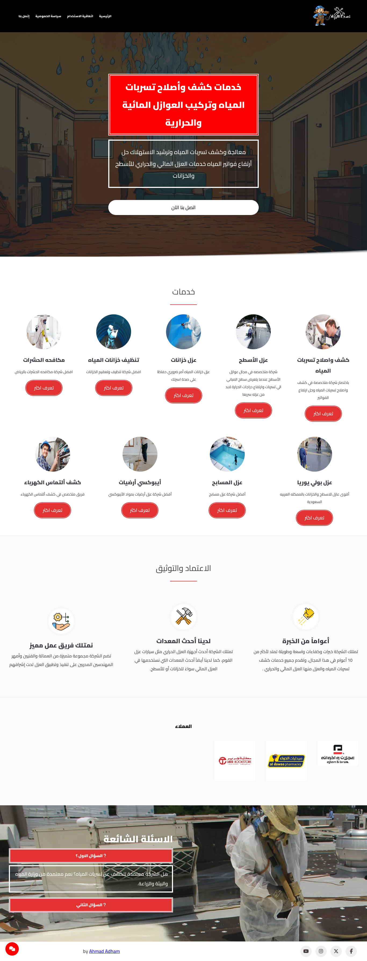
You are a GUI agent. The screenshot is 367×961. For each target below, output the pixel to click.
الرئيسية (105, 16)
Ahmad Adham (104, 951)
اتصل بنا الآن (183, 207)
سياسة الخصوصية (48, 16)
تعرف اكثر (323, 413)
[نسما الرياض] (332, 15)
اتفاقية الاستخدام (80, 16)
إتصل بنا (24, 16)
